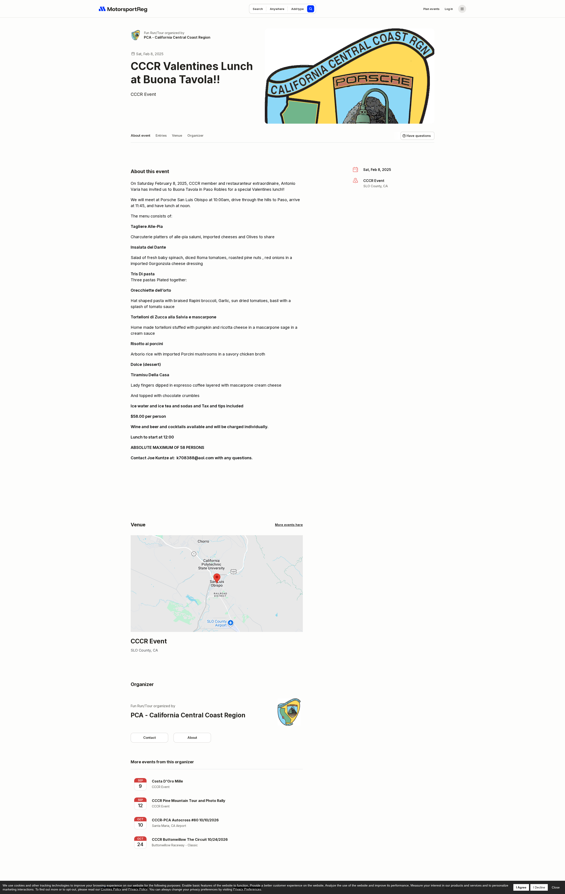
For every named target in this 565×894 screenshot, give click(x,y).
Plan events (431, 9)
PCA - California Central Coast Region (177, 37)
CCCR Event (143, 94)
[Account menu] (462, 9)
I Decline (539, 887)
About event (140, 135)
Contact (149, 737)
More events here (289, 525)
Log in (449, 9)
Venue (177, 135)
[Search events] (310, 8)
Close (556, 887)
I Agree (521, 887)
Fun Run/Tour (154, 33)
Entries (161, 135)
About (192, 737)
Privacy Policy (137, 889)
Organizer (195, 135)
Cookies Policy (111, 889)
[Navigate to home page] (123, 8)
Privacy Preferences (247, 889)
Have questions (419, 136)
